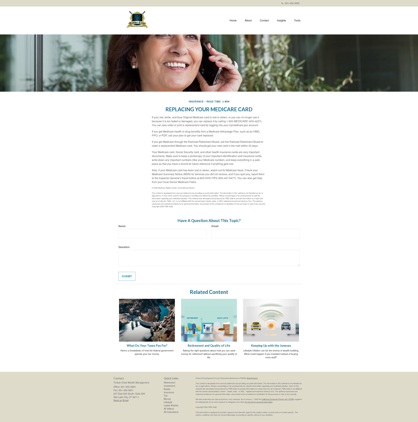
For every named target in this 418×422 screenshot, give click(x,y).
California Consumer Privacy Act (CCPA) (278, 399)
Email (214, 226)
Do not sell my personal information (259, 402)
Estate (167, 389)
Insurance (169, 392)
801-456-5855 (292, 3)
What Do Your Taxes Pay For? (147, 345)
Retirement (169, 382)
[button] (248, 20)
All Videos (169, 408)
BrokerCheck (252, 378)
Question (124, 247)
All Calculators (171, 412)
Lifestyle (168, 402)
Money (167, 398)
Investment (169, 385)
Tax (166, 395)
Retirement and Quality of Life (209, 345)
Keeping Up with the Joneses (271, 345)
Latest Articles (171, 405)
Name (122, 226)
